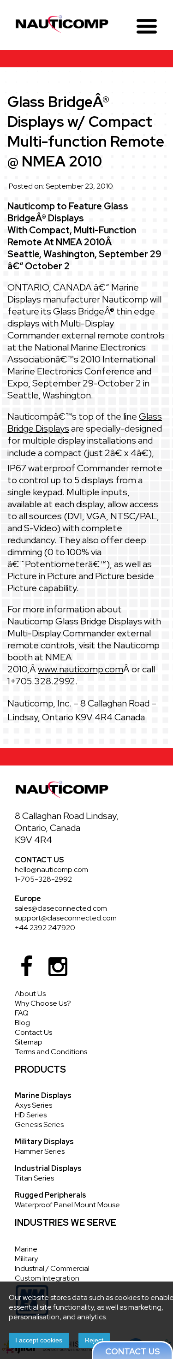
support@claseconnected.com (66, 918)
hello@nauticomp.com (51, 869)
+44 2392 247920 (45, 927)
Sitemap (28, 1042)
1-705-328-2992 (43, 879)
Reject (94, 1340)
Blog (22, 1022)
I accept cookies (38, 1340)
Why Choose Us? (43, 1003)
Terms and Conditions (51, 1051)
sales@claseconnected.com (61, 908)
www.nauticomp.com (80, 669)
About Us (30, 993)
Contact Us (33, 1032)
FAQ (22, 1013)
